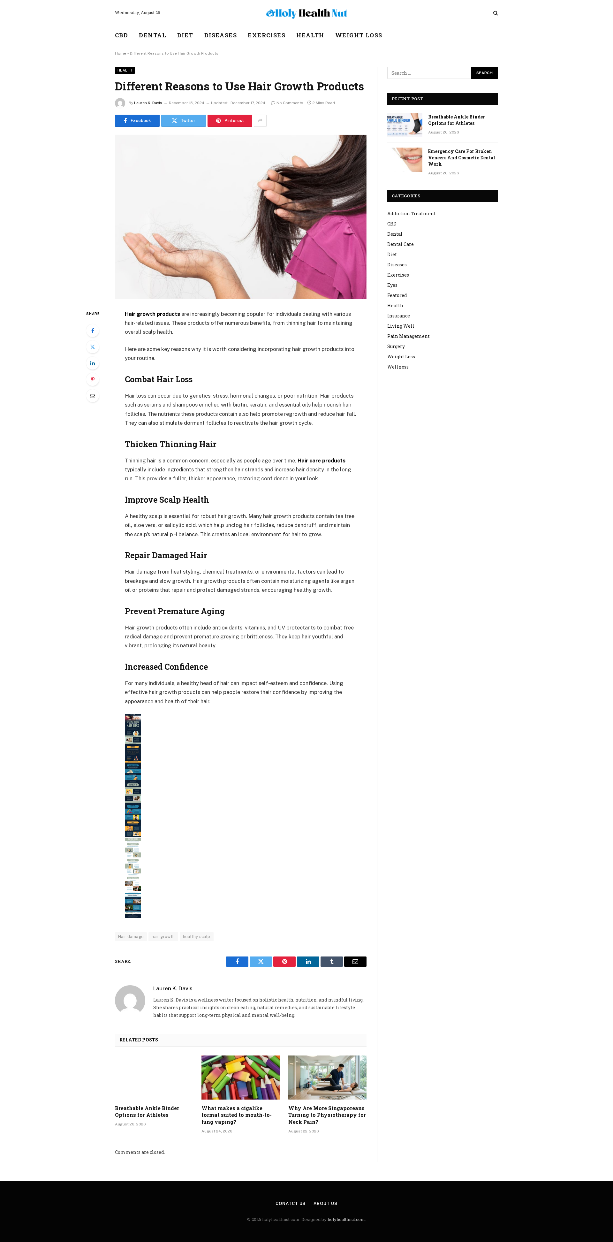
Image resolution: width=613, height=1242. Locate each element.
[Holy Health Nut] (306, 13)
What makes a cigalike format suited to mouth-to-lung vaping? (236, 1115)
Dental (152, 35)
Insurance (398, 316)
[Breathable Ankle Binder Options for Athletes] (154, 1077)
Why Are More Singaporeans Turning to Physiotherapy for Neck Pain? (327, 1115)
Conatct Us (291, 1203)
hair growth (163, 936)
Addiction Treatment (411, 213)
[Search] (495, 13)
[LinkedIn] (92, 363)
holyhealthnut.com (346, 1219)
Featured (397, 295)
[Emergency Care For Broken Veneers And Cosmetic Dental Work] (404, 160)
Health (310, 35)
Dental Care (400, 244)
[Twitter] (92, 346)
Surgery (396, 346)
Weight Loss (358, 35)
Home (120, 53)
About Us (325, 1203)
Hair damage (131, 936)
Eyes (392, 285)
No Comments (289, 103)
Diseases (220, 35)
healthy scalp (196, 936)
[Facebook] (92, 330)
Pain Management (408, 336)
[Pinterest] (92, 379)
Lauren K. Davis (148, 103)
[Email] (92, 395)
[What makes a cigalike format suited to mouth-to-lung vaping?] (240, 1077)
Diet (185, 35)
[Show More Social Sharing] (260, 121)
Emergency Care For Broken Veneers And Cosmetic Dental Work (461, 157)
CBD (121, 35)
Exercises (266, 35)
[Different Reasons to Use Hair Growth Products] (241, 217)
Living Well (400, 326)
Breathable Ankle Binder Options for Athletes (147, 1111)
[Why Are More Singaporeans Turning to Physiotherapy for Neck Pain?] (327, 1077)
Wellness (398, 367)
